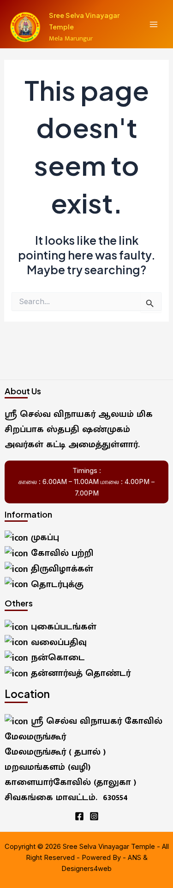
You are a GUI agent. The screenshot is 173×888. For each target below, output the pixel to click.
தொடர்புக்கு (56, 584)
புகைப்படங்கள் (62, 626)
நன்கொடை (56, 657)
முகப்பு (43, 537)
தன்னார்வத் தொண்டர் (79, 673)
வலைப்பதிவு (57, 642)
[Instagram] (94, 816)
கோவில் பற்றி (60, 553)
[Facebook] (79, 816)
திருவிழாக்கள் (60, 569)
